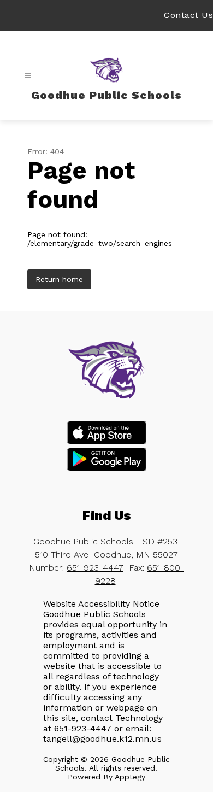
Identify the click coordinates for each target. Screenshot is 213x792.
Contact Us (188, 15)
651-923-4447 (95, 567)
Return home (59, 279)
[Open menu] (28, 75)
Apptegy (130, 776)
